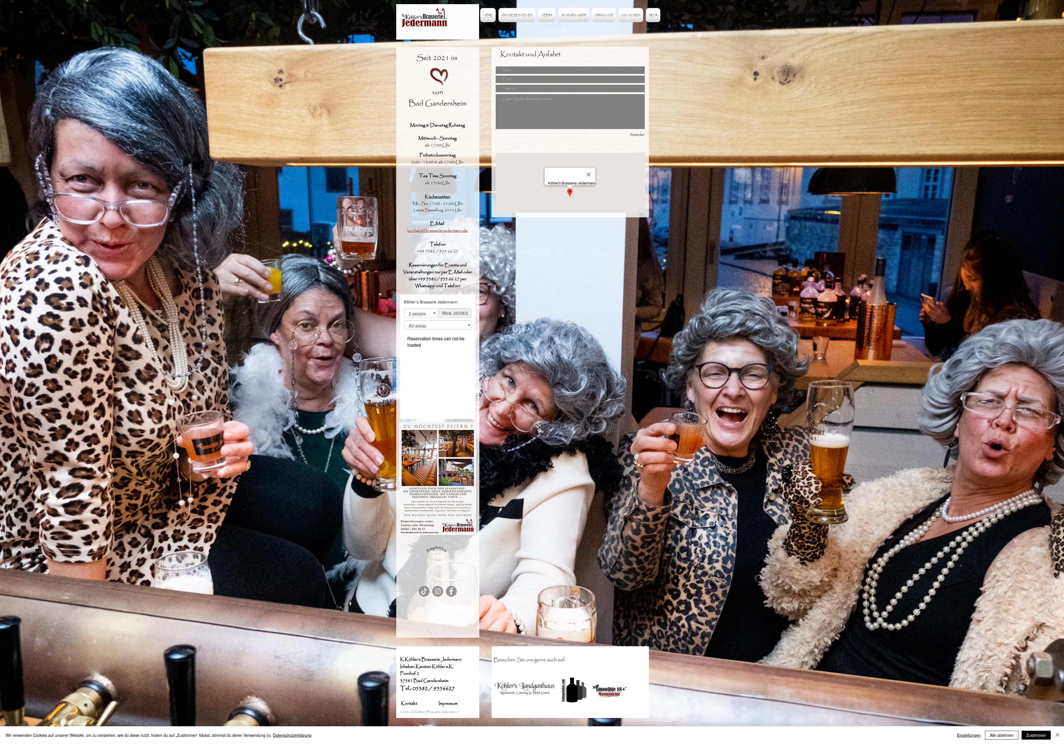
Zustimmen (1036, 735)
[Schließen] (1057, 735)
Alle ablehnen (1002, 735)
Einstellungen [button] (969, 735)
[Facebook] (451, 591)
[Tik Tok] (424, 591)
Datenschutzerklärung (292, 735)
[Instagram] (437, 591)
